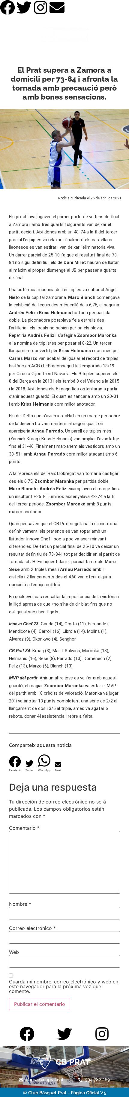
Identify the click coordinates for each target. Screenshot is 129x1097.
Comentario (24, 828)
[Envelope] (57, 7)
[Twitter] (24, 7)
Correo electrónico (32, 928)
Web (14, 952)
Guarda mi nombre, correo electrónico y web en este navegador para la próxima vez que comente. (63, 986)
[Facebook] (7, 7)
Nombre (20, 904)
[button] (15, 762)
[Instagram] (40, 7)
